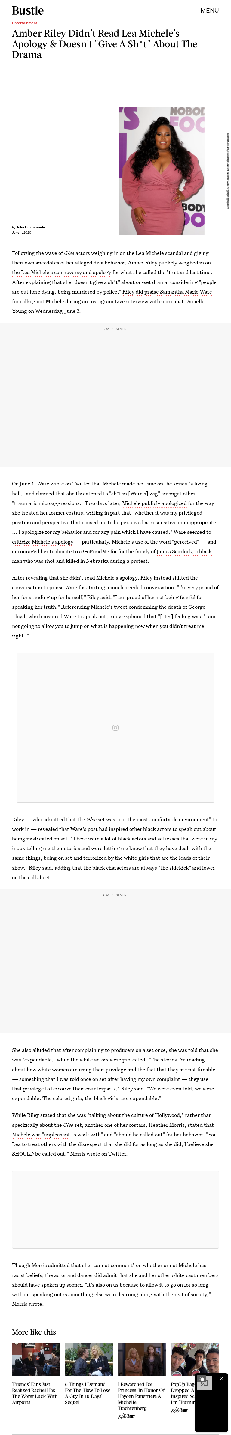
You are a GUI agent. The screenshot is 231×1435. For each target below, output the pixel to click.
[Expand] (201, 1378)
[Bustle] (28, 10)
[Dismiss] (221, 1378)
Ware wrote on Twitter (63, 483)
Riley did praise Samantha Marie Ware (167, 291)
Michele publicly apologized (154, 503)
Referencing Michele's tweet (94, 606)
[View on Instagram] (115, 727)
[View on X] (115, 1209)
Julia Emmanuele (30, 227)
